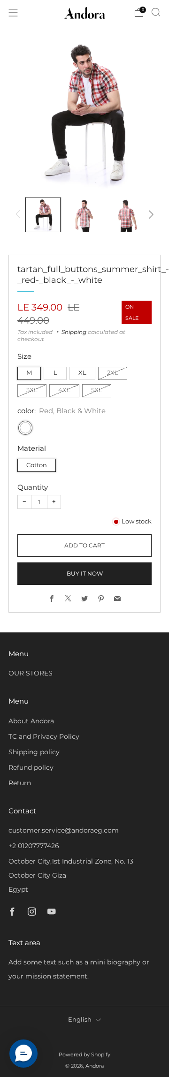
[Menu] (13, 12)
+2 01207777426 (33, 846)
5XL (96, 390)
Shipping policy (34, 752)
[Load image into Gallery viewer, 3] (126, 214)
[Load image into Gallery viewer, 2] (84, 214)
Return (19, 783)
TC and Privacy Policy (43, 736)
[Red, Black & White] (25, 428)
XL (82, 372)
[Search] (156, 12)
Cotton (36, 465)
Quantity (32, 487)
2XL (112, 372)
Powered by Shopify (84, 1054)
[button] (23, 1053)
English (80, 1019)
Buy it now (85, 573)
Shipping (73, 331)
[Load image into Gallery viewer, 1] (43, 214)
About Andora (31, 721)
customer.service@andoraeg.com (63, 830)
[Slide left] (19, 214)
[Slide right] (149, 214)
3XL (32, 390)
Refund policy (31, 767)
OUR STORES (30, 673)
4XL (64, 390)
